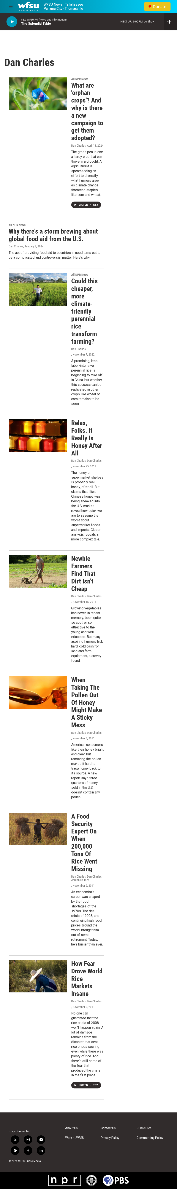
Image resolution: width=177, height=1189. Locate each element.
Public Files (144, 1128)
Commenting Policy (150, 1137)
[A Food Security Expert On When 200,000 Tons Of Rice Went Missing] (38, 829)
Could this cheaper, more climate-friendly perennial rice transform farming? (84, 311)
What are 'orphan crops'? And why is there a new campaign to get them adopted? (87, 112)
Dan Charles (78, 145)
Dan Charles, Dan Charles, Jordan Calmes (86, 878)
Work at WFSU (74, 1137)
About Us (71, 1128)
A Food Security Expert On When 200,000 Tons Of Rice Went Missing (84, 842)
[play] (11, 21)
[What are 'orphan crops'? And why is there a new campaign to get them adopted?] (38, 93)
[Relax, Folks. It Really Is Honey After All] (38, 435)
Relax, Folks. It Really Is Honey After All (86, 438)
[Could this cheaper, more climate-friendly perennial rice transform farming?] (38, 289)
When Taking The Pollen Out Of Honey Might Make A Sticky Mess (86, 702)
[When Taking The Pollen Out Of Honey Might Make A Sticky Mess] (38, 692)
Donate (159, 6)
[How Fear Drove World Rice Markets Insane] (38, 976)
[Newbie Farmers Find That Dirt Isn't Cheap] (38, 571)
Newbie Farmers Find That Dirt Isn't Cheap (83, 573)
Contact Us (108, 1128)
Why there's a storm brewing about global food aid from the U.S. (53, 235)
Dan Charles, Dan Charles (86, 460)
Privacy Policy (110, 1137)
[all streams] (170, 21)
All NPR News (79, 79)
